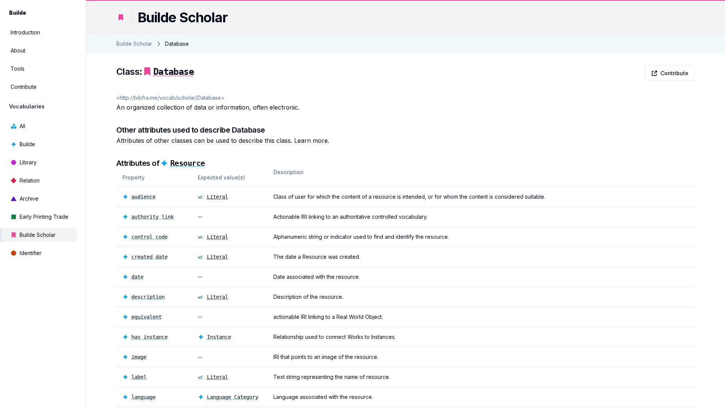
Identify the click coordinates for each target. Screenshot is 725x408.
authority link (152, 217)
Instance (219, 337)
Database (173, 71)
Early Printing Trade (44, 216)
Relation (30, 180)
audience (143, 197)
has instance (149, 337)
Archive (29, 198)
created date (149, 257)
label (139, 377)
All (22, 126)
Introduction (25, 32)
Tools (18, 68)
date (137, 277)
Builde (27, 144)
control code (149, 237)
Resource (187, 163)
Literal (217, 197)
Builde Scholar (38, 235)
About (18, 50)
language (143, 397)
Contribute (24, 86)
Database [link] (177, 43)
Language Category (232, 397)
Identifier (31, 253)
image (139, 357)
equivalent (146, 317)
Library (28, 162)
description (148, 297)
